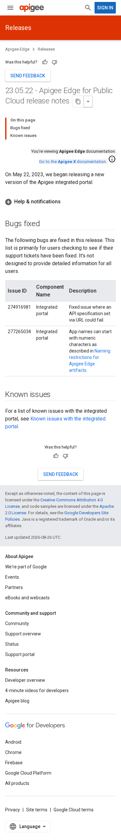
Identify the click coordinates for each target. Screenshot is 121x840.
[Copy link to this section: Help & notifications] (67, 202)
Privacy (12, 809)
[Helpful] (45, 62)
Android (13, 742)
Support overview (23, 633)
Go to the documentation (72, 161)
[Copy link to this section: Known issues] (57, 395)
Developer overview (25, 680)
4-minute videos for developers (37, 690)
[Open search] (88, 8)
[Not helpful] (54, 62)
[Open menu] (10, 7)
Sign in (105, 7)
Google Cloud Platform (28, 773)
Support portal (20, 654)
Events (12, 577)
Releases (18, 28)
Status (12, 644)
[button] (60, 202)
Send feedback (27, 75)
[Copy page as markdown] (78, 101)
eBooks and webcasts (27, 597)
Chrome (13, 752)
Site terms (36, 809)
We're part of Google (26, 566)
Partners (14, 587)
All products (17, 783)
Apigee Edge (17, 49)
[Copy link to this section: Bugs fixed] (46, 224)
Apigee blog (17, 700)
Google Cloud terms (74, 809)
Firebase (14, 762)
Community (17, 623)
